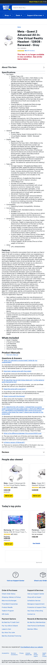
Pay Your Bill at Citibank (10, 626)
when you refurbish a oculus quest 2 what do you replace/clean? (19, 361)
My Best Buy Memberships (36, 622)
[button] (8, 15)
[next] (43, 481)
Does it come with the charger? (14, 396)
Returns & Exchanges (9, 600)
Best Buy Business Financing (11, 636)
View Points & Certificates (36, 626)
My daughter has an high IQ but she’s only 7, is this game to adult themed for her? (23, 381)
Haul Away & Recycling (35, 611)
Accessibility (5, 653)
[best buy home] (6, 8)
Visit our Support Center (35, 594)
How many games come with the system (17, 371)
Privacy (22, 653)
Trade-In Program (8, 611)
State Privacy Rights (36, 654)
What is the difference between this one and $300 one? (22, 433)
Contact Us (31, 614)
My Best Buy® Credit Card (10, 622)
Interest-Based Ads (29, 653)
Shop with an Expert (34, 597)
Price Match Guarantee (10, 604)
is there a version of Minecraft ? (14, 442)
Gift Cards (5, 614)
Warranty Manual (12, 355)
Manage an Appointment (35, 604)
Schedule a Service (33, 600)
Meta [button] (19, 27)
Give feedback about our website (31, 647)
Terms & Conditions (14, 653)
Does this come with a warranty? (15, 389)
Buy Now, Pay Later (8, 632)
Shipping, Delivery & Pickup (11, 597)
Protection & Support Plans (36, 607)
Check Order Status (8, 594)
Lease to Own (6, 629)
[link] (11, 487)
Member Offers (32, 629)
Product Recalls (7, 607)
